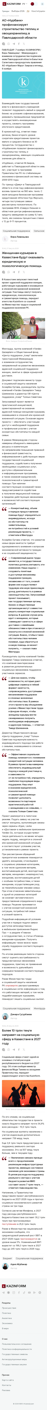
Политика (6, 1313)
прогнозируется (28, 1239)
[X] (23, 44)
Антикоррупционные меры (14, 1359)
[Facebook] (18, 44)
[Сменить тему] (34, 4)
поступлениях (9, 1224)
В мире (5, 1328)
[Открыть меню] (42, 4)
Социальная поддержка (16, 231)
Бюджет (7, 1258)
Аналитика (7, 1318)
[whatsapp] (8, 44)
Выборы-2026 (17, 11)
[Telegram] (13, 44)
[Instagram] (3, 44)
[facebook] (19, 1292)
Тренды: (6, 11)
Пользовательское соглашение (16, 1344)
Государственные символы (15, 1354)
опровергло (11, 985)
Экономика (7, 1323)
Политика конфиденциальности (17, 1349)
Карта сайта (8, 1380)
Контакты (6, 1385)
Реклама (6, 1390)
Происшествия (9, 1308)
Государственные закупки (14, 1364)
